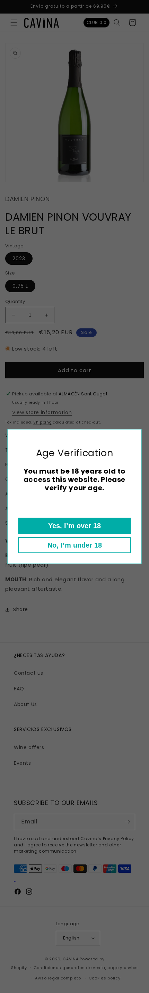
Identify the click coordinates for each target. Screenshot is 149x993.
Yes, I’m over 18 (74, 526)
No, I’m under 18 (74, 545)
